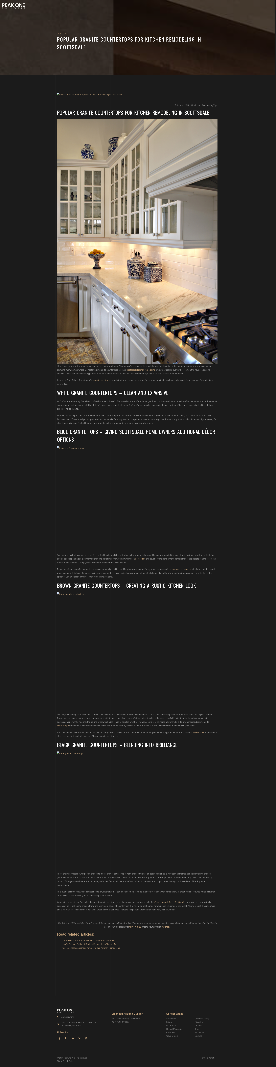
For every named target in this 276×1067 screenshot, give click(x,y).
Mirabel (169, 1022)
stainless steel (197, 732)
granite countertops (181, 569)
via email (166, 926)
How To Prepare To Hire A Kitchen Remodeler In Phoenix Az (89, 944)
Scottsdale (140, 558)
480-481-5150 (135, 926)
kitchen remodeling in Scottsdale (169, 902)
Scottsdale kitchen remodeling (140, 369)
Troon (197, 1029)
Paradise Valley (202, 1018)
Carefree (170, 1032)
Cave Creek (172, 1036)
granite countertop (102, 380)
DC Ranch (171, 1025)
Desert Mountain (174, 1029)
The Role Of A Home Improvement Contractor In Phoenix (88, 940)
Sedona (198, 1036)
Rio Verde (199, 1032)
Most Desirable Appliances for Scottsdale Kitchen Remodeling (91, 948)
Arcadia (198, 1025)
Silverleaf (199, 1022)
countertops (63, 725)
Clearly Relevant (69, 1061)
